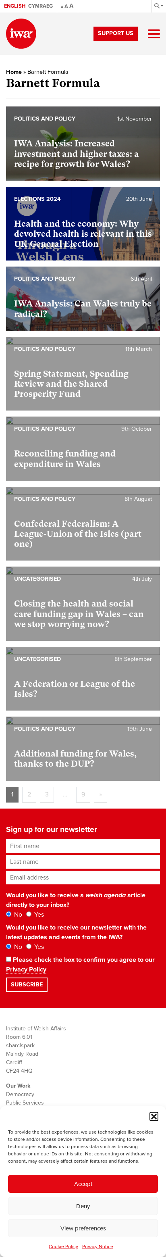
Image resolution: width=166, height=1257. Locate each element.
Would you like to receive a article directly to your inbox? (75, 900)
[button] (154, 1116)
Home (14, 72)
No (17, 915)
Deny (83, 1206)
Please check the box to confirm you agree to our (80, 964)
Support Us (115, 33)
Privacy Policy (26, 969)
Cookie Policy (63, 1246)
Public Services (25, 1102)
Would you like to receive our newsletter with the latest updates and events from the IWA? (76, 932)
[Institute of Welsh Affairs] (21, 34)
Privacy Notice (97, 1246)
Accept (83, 1184)
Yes (38, 915)
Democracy (20, 1094)
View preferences (83, 1228)
